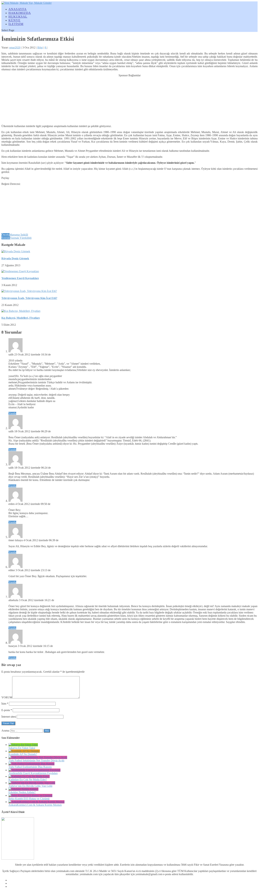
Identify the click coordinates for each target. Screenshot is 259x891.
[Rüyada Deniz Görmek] (15, 251)
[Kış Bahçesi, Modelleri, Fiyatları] (20, 310)
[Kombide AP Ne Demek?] (24, 750)
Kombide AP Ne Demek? (22, 754)
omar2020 (14, 47)
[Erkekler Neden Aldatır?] (23, 789)
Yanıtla (12, 413)
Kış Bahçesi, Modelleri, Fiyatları (20, 317)
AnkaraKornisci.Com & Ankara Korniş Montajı (35, 804)
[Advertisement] (129, 99)
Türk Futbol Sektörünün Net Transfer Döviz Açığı (36, 760)
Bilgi (40, 47)
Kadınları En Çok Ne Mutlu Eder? (27, 779)
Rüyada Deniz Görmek (15, 258)
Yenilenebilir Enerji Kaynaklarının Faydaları (33, 773)
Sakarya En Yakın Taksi (21, 747)
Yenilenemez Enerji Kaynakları (20, 278)
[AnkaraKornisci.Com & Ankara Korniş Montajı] (36, 801)
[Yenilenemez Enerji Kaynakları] (20, 271)
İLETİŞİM (15, 24)
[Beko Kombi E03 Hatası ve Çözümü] (30, 795)
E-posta (6, 710)
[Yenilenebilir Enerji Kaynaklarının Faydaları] (34, 770)
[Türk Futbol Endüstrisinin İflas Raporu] (31, 763)
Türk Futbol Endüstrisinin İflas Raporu (30, 766)
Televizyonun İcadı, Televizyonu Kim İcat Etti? (29, 298)
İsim (4, 703)
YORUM (6, 697)
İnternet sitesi (8, 716)
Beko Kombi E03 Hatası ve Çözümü (29, 798)
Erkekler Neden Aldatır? (22, 792)
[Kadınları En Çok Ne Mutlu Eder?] (29, 776)
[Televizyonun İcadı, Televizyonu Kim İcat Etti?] (29, 291)
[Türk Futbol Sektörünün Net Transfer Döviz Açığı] (37, 757)
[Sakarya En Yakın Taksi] (23, 744)
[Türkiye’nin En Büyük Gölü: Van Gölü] (31, 782)
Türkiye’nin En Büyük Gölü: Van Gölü (30, 785)
